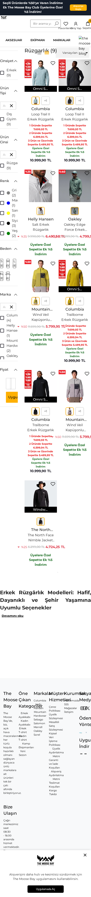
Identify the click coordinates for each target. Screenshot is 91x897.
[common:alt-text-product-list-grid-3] (47, 52)
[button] (9, 61)
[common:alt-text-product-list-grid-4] (39, 52)
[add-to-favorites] (53, 63)
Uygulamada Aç (45, 889)
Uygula (14, 397)
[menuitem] (72, 53)
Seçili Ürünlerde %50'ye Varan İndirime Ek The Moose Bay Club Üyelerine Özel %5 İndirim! (33, 7)
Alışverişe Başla (78, 8)
